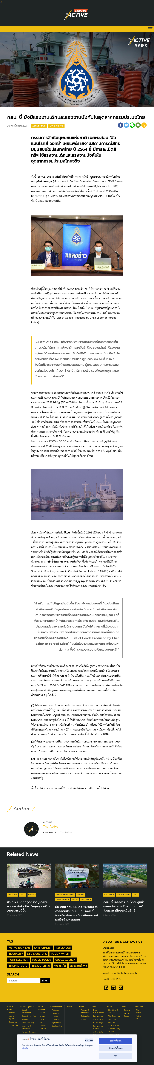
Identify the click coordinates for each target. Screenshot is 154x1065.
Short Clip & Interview (113, 1011)
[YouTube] (121, 987)
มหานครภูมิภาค (78, 965)
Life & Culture (37, 953)
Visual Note (98, 1019)
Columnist (85, 1016)
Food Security (28, 1022)
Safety (32, 895)
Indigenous (63, 947)
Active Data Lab (19, 947)
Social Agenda (65, 959)
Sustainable (57, 1026)
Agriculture (123, 895)
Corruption (13, 1025)
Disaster (109, 895)
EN (86, 1040)
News (69, 1007)
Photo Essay (126, 1014)
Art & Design (43, 1023)
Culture (43, 1028)
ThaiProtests (18, 965)
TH (91, 1040)
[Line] (132, 126)
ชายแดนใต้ (60, 965)
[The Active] (76, 14)
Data (94, 1007)
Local (23, 895)
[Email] (138, 126)
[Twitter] (126, 126)
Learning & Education (26, 1027)
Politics (12, 895)
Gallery (127, 1010)
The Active (50, 826)
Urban (42, 1016)
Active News (38, 126)
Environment (43, 947)
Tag (10, 941)
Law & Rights (56, 126)
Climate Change (55, 1017)
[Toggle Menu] (150, 28)
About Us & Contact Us (122, 941)
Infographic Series (98, 1027)
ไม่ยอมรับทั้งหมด (116, 1048)
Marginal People (29, 1032)
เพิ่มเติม (25, 1048)
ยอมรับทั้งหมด (116, 1040)
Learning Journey (112, 1020)
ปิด (115, 1055)
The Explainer (114, 1016)
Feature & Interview (85, 1011)
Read (81, 1007)
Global (80, 895)
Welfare (25, 1019)
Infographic (98, 1016)
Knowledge (98, 1022)
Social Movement (65, 895)
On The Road (113, 1025)
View (124, 1007)
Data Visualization (98, 1011)
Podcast (139, 1007)
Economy (13, 1022)
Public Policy (41, 959)
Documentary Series (114, 1029)
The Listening (41, 965)
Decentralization (29, 1016)
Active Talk (138, 1017)
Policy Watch (60, 953)
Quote (83, 1019)
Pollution (86, 899)
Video (109, 1007)
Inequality (16, 953)
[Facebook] (120, 126)
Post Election (18, 959)
